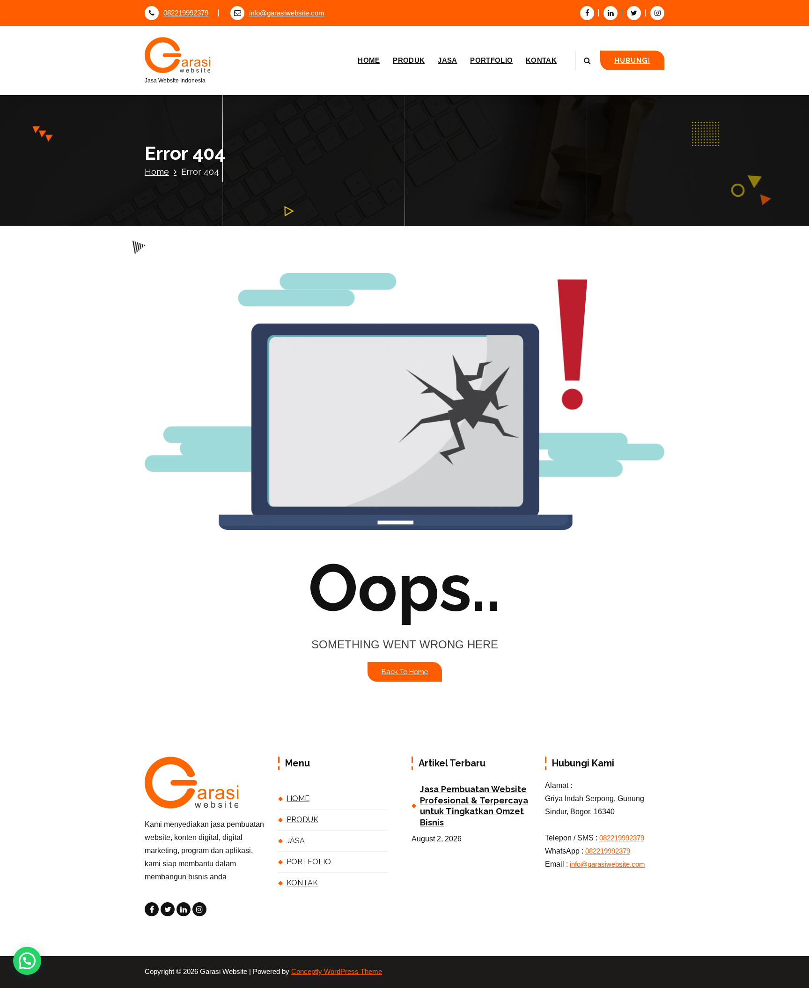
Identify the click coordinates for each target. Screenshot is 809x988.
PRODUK (409, 60)
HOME (369, 60)
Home (157, 172)
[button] (27, 961)
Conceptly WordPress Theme (336, 971)
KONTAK (541, 60)
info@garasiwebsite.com (286, 13)
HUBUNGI (632, 60)
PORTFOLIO (491, 60)
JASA (447, 60)
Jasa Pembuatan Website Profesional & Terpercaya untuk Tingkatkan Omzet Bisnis (474, 805)
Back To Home (405, 672)
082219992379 (185, 13)
